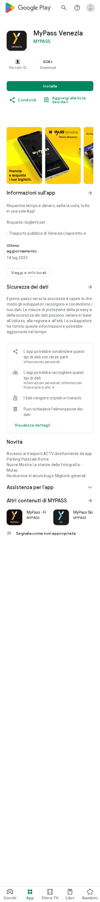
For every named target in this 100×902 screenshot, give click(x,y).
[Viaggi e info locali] (29, 272)
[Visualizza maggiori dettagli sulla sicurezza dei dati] (32, 425)
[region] (50, 64)
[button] (24, 68)
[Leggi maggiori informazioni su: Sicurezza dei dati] (90, 287)
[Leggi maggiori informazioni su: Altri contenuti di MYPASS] (90, 500)
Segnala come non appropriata (41, 533)
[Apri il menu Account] (90, 7)
